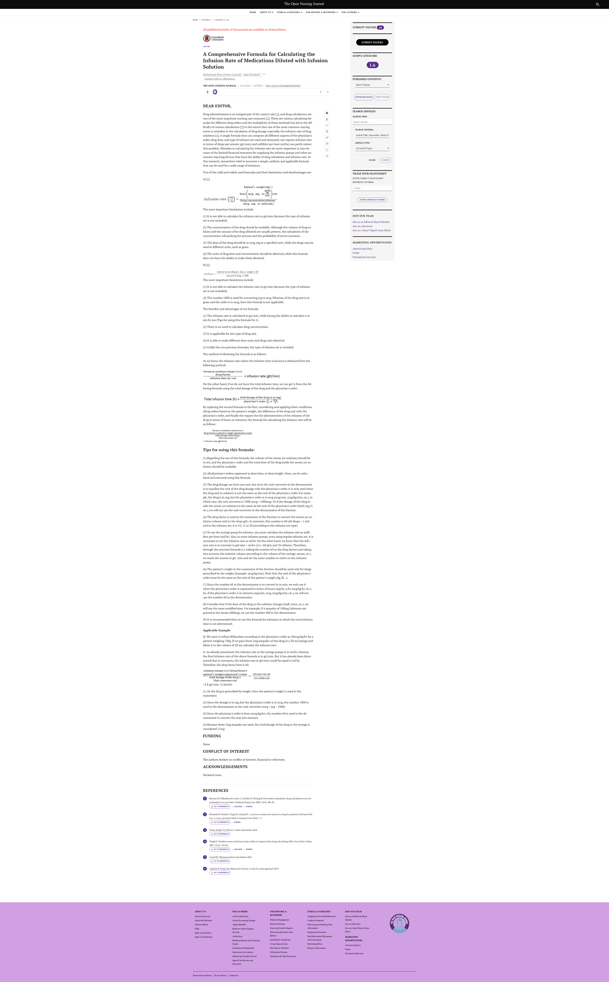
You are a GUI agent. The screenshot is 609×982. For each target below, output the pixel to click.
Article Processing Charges (243, 920)
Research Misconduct (317, 948)
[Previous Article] (321, 91)
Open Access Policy (203, 933)
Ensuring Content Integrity (281, 928)
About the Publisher (203, 920)
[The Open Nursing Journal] (399, 923)
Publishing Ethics (315, 944)
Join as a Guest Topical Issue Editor (372, 230)
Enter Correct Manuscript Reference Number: (368, 180)
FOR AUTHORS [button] (349, 12)
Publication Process (278, 952)
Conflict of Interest (316, 920)
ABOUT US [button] (265, 12)
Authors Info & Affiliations (219, 78)
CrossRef (238, 806)
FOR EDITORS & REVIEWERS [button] (321, 12)
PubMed (249, 806)
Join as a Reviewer (363, 226)
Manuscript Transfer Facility (244, 956)
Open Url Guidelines (203, 937)
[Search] (597, 4)
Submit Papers (372, 42)
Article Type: (362, 143)
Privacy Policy (220, 975)
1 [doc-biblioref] (277, 114)
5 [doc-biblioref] (208, 179)
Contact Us (233, 975)
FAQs (197, 928)
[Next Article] (328, 91)
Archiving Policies (240, 916)
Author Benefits (239, 924)
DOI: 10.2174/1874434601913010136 (283, 85)
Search (385, 160)
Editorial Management (279, 920)
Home (253, 12)
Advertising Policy (363, 248)
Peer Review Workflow (279, 948)
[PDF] (215, 91)
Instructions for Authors (242, 952)
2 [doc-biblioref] (268, 118)
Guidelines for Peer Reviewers (283, 956)
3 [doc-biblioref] (242, 127)
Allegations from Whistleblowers (322, 916)
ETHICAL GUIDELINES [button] (288, 12)
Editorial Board (201, 924)
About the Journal (202, 916)
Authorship (237, 936)
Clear (372, 160)
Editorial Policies (277, 924)
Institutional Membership (243, 948)
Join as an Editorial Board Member (371, 221)
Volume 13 (206, 20)
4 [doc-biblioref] (217, 135)
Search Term (360, 116)
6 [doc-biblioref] (208, 265)
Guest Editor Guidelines (280, 940)
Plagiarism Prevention (317, 932)
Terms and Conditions (202, 975)
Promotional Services (364, 257)
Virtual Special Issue (279, 944)
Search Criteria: (364, 130)
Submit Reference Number (372, 200)
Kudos (356, 252)
